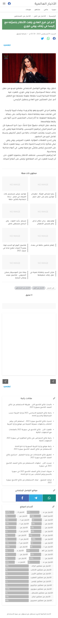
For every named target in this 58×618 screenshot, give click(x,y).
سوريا (54, 9)
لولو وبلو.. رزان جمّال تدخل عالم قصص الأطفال (43, 222)
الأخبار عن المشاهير (23, 288)
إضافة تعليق (21, 34)
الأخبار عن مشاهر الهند (46, 562)
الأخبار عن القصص (22, 539)
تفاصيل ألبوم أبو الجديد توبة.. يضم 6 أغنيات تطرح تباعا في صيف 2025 (14, 248)
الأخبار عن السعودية (22, 531)
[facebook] (22, 497)
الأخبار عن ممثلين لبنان (41, 597)
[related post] (43, 183)
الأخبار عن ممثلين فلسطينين (41, 593)
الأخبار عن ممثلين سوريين (41, 589)
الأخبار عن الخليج (22, 527)
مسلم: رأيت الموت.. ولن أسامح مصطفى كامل (16, 222)
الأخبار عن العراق (20, 535)
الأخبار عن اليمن (19, 550)
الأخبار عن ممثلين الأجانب (41, 570)
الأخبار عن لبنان (20, 558)
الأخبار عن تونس (22, 554)
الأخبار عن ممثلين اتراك (41, 566)
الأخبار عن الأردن (21, 516)
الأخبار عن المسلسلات (47, 547)
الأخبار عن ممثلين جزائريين (41, 585)
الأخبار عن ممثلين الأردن (41, 573)
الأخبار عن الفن (38, 288)
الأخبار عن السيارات (46, 535)
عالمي (46, 9)
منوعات (28, 9)
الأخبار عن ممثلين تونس (41, 581)
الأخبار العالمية (45, 3)
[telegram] (36, 497)
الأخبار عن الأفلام (47, 520)
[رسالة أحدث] (53, 381)
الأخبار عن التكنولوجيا (23, 524)
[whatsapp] (49, 497)
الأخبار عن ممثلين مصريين (41, 600)
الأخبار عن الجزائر (47, 527)
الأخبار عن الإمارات (47, 524)
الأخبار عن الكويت (47, 543)
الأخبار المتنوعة (47, 516)
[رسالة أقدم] (5, 381)
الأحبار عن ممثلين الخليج (46, 512)
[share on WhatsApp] (47, 39)
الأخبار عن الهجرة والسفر (46, 550)
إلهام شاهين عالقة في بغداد (42, 245)
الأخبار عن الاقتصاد (23, 520)
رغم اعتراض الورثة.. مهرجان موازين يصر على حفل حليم (42, 195)
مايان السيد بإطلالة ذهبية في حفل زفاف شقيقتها (42, 273)
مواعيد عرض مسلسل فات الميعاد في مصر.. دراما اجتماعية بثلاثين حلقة (15, 196)
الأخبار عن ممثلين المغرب (41, 577)
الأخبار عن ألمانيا (22, 543)
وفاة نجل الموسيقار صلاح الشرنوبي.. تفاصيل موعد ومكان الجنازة (15, 275)
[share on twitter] (41, 39)
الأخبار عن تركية (47, 554)
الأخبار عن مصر (20, 562)
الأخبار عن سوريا (47, 558)
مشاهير (37, 9)
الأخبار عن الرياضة (47, 531)
